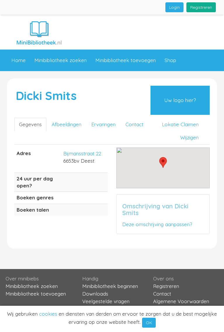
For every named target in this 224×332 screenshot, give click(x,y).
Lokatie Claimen (180, 124)
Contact (63, 82)
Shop (170, 60)
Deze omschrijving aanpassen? (157, 224)
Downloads (95, 294)
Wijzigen (189, 137)
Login (174, 7)
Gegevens (30, 124)
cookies (48, 314)
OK (149, 322)
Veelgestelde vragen (106, 301)
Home (18, 60)
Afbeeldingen (66, 124)
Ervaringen (103, 124)
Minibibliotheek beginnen (110, 286)
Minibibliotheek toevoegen (125, 60)
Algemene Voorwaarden (181, 301)
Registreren (201, 7)
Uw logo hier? (180, 100)
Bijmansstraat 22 (82, 153)
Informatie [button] (23, 82)
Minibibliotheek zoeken (60, 60)
